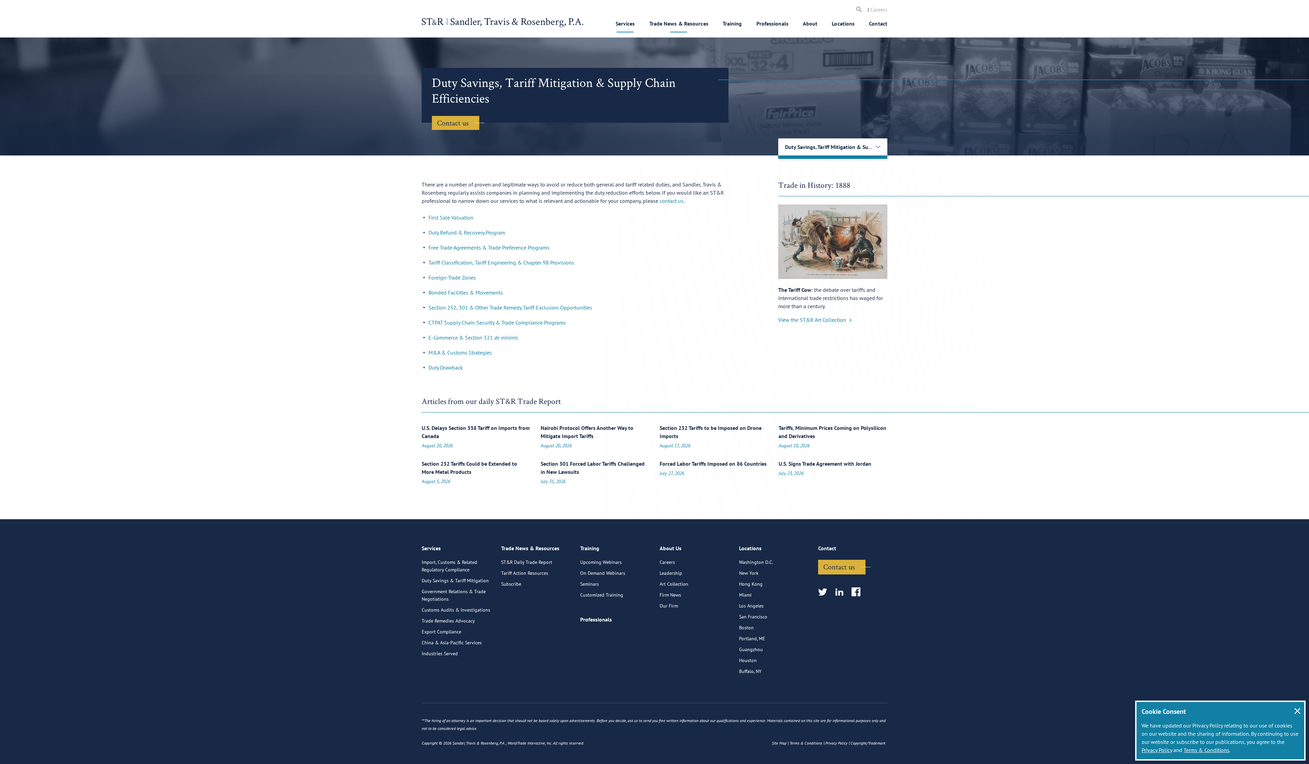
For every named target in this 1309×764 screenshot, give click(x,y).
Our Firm (669, 606)
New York (748, 573)
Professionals (772, 23)
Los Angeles (751, 606)
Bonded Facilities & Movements (465, 292)
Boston (746, 628)
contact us (671, 200)
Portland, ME (752, 638)
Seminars (589, 584)
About (810, 23)
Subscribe (511, 584)
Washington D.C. (756, 562)
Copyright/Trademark (868, 743)
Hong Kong (751, 584)
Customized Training (601, 595)
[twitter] (824, 592)
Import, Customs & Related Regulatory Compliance (449, 566)
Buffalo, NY (750, 671)
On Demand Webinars (602, 573)
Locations (843, 23)
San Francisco (753, 617)
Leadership (671, 573)
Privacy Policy (1157, 750)
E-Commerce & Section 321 (473, 337)
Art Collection (674, 584)
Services (625, 23)
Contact (878, 23)
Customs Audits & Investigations (456, 610)
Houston (748, 660)
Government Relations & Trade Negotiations (454, 595)
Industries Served (440, 653)
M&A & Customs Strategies (460, 352)
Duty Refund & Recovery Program (466, 232)
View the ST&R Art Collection (812, 319)
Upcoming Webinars (601, 562)
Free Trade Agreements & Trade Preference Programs (489, 247)
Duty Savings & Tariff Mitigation (455, 581)
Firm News (670, 595)
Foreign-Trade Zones (452, 277)
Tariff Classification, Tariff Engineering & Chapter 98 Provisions (501, 262)
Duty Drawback (445, 367)
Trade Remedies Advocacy (448, 621)
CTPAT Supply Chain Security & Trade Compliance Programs (497, 322)
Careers (878, 9)
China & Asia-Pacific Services (452, 643)
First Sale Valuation (450, 217)
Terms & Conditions (1206, 750)
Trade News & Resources (678, 23)
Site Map (779, 743)
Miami (745, 595)
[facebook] (858, 592)
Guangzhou (751, 649)
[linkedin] (841, 592)
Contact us (453, 123)
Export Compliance (441, 632)
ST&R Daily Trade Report (526, 562)
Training (732, 23)
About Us (670, 548)
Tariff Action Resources (524, 573)
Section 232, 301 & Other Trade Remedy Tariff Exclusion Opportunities (510, 307)
